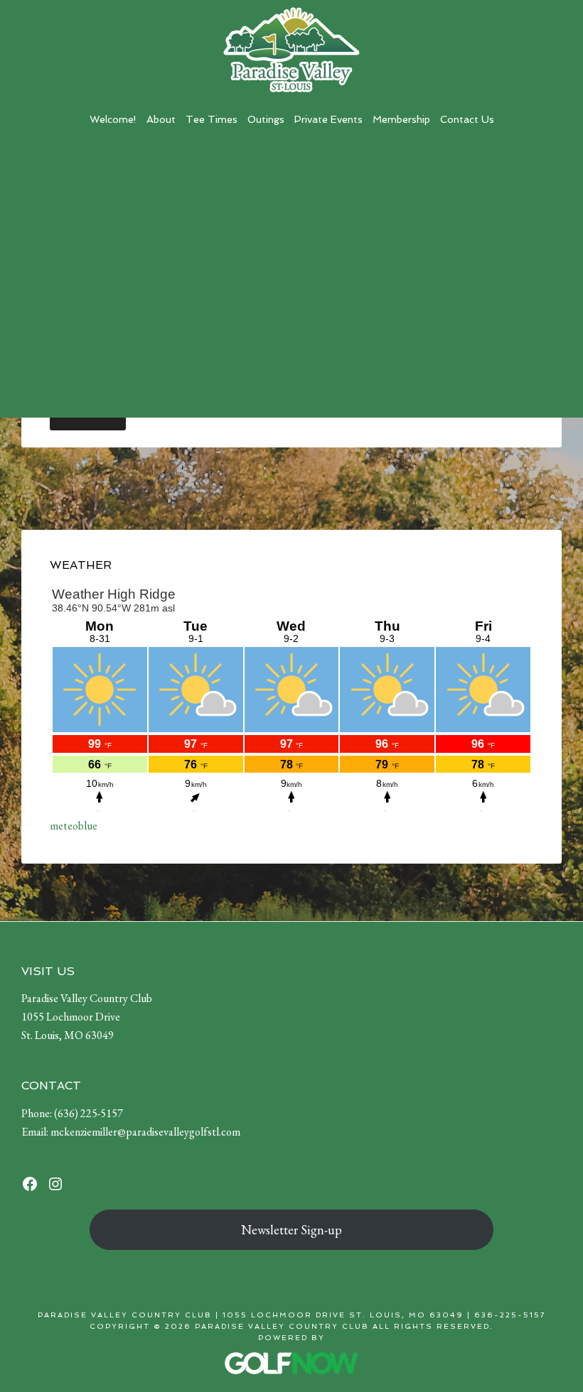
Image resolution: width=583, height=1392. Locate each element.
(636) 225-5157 (88, 1113)
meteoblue (73, 825)
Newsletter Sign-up (291, 1230)
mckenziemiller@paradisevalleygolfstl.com (145, 1131)
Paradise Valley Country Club (291, 49)
